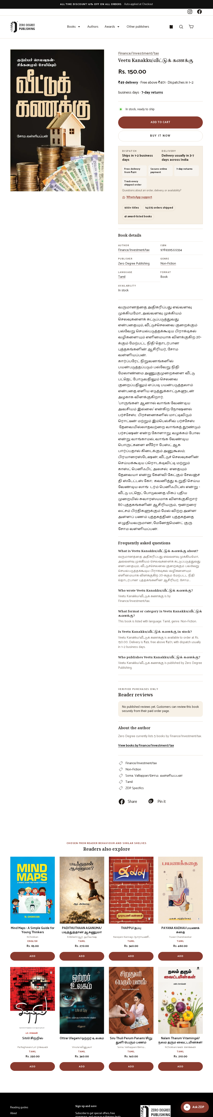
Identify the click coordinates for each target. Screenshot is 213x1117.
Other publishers (138, 27)
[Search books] (181, 26)
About (13, 1113)
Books (71, 27)
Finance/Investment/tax (138, 53)
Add (33, 956)
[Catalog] (171, 26)
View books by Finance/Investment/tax (146, 745)
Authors (92, 27)
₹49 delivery (128, 82)
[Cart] (191, 26)
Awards (110, 27)
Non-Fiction (168, 263)
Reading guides (19, 1107)
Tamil (121, 276)
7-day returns (152, 92)
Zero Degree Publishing (134, 263)
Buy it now (160, 136)
